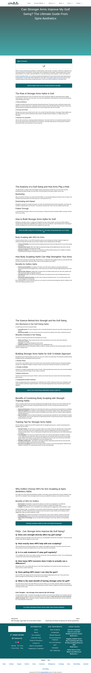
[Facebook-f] (16, 642)
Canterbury (42, 664)
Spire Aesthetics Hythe (22, 76)
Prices (69, 3)
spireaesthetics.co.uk (46, 672)
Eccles (34, 664)
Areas (60, 3)
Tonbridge (61, 664)
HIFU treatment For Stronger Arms (57, 79)
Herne (68, 664)
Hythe (4, 664)
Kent (49, 660)
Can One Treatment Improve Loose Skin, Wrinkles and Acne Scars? (74, 632)
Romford (27, 664)
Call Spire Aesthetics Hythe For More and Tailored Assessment (44, 523)
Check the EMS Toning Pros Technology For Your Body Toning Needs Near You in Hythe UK (44, 231)
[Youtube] (18, 642)
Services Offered (38, 3)
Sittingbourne (51, 664)
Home (29, 3)
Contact (78, 3)
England (43, 660)
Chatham (11, 664)
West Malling (76, 664)
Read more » (74, 636)
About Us (51, 3)
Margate (19, 664)
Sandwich (85, 664)
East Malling (45, 669)
